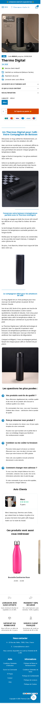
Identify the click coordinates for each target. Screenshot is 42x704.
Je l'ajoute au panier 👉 (23, 111)
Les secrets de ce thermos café (14, 84)
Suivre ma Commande (10, 669)
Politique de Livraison (30, 680)
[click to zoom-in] (20, 33)
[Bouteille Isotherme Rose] (19, 557)
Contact (10, 678)
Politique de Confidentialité (30, 676)
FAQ (10, 682)
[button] (6, 110)
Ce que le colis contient (11, 88)
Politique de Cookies (30, 684)
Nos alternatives (9, 93)
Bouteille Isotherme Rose (19, 577)
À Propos (10, 674)
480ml (5, 102)
